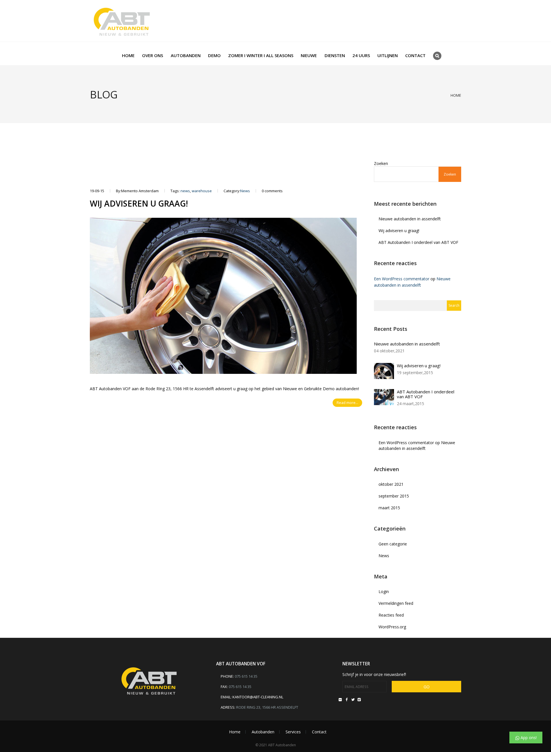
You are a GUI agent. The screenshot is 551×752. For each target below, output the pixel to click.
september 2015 (394, 496)
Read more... (347, 402)
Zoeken (381, 163)
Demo (214, 55)
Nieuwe (309, 55)
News (245, 190)
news (185, 190)
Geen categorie (393, 544)
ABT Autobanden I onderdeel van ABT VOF (418, 242)
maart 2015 (389, 507)
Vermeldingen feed (396, 603)
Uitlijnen (387, 55)
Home (128, 55)
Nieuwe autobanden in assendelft (410, 218)
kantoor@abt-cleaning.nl (257, 696)
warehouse (202, 190)
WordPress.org (392, 626)
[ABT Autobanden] (122, 20)
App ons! (528, 737)
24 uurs (361, 55)
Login (384, 591)
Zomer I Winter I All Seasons (260, 55)
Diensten (335, 55)
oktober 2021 (391, 484)
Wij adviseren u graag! (139, 203)
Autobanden (186, 55)
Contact (415, 55)
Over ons (152, 55)
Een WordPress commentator (401, 278)
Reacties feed (391, 615)
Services (293, 731)
